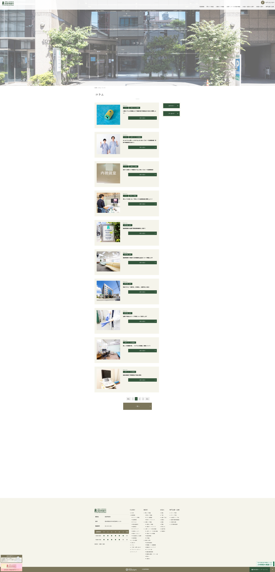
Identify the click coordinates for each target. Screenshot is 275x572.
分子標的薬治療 (174, 524)
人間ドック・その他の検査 (152, 531)
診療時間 (134, 519)
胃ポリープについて (150, 519)
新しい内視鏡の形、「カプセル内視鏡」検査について (136, 346)
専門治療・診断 (127, 225)
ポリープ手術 (173, 515)
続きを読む (142, 118)
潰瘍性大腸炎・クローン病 (152, 554)
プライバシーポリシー (136, 549)
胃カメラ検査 (133, 195)
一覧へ (137, 406)
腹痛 (162, 522)
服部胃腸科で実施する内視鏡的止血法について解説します (138, 258)
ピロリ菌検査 (149, 517)
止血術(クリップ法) (175, 517)
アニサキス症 (149, 549)
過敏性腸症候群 (149, 551)
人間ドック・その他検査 (135, 137)
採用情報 (134, 538)
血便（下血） (164, 517)
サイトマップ (134, 551)
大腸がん (148, 558)
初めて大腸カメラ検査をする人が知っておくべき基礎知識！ (138, 170)
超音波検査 (148, 535)
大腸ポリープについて (151, 526)
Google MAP (103, 550)
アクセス (134, 522)
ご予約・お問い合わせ (136, 547)
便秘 (162, 513)
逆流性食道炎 (149, 542)
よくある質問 (134, 540)
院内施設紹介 (135, 524)
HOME (96, 87)
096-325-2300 (269, 2)
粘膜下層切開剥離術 (175, 519)
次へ (147, 399)
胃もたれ (163, 526)
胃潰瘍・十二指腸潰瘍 (151, 545)
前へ (128, 399)
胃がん (147, 556)
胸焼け (162, 519)
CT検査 (147, 538)
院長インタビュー (136, 533)
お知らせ (133, 542)
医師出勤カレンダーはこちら (260, 569)
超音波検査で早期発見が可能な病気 (132, 375)
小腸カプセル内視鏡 (134, 107)
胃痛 (162, 524)
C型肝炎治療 (173, 522)
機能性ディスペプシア (151, 547)
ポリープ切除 (173, 513)
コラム (99, 87)
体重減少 (163, 531)
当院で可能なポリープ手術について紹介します (135, 316)
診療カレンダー (136, 531)
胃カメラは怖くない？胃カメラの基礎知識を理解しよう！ (138, 199)
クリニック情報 (136, 517)
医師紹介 (134, 526)
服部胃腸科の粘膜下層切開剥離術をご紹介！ (134, 228)
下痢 (162, 515)
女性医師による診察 (137, 535)
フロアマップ (135, 529)
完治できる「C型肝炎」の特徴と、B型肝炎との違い (136, 287)
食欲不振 (163, 529)
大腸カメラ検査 (133, 166)
